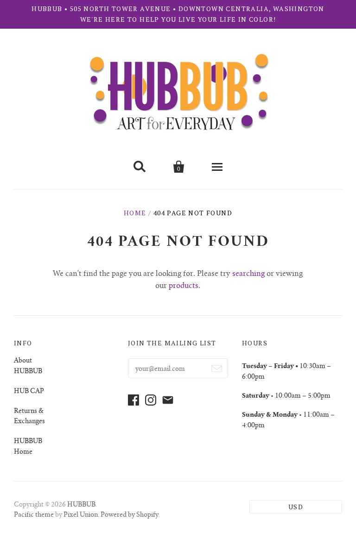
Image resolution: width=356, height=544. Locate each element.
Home (135, 212)
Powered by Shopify (130, 515)
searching (248, 274)
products (183, 286)
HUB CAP (29, 391)
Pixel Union (81, 515)
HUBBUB (81, 505)
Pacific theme (34, 515)
